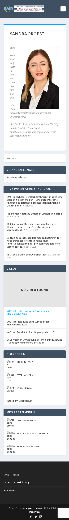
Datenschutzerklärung (16, 482)
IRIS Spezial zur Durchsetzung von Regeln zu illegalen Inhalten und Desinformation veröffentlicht (31, 226)
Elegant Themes (33, 508)
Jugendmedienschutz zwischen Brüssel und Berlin (34, 213)
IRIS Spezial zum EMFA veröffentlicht (27, 254)
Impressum (10, 490)
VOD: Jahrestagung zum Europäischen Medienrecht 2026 (28, 312)
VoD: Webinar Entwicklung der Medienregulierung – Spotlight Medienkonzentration (34, 341)
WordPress (34, 511)
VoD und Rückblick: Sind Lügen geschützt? (30, 332)
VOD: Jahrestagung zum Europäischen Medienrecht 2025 (28, 323)
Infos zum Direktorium (19, 400)
